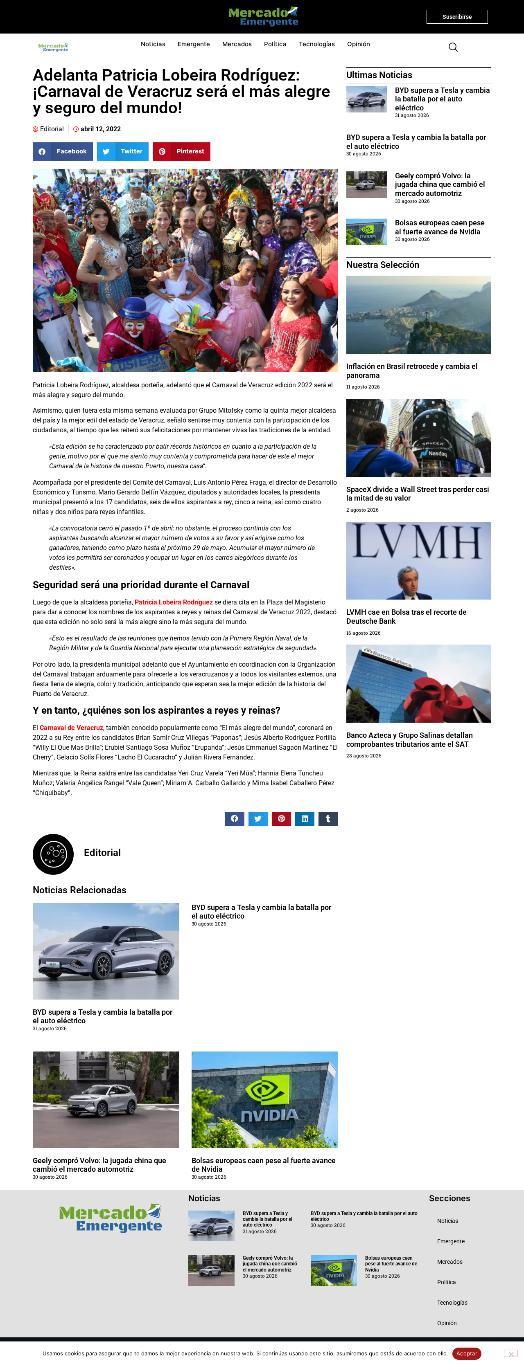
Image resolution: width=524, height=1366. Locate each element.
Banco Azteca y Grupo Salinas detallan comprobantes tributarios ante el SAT (409, 739)
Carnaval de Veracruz (71, 728)
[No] (511, 1353)
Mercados (237, 44)
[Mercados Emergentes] (260, 17)
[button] (450, 48)
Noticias (153, 44)
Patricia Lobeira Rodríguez (174, 602)
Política (275, 44)
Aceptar (466, 1353)
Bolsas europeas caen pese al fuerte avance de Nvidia (440, 227)
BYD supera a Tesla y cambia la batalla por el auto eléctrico (442, 99)
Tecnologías (317, 44)
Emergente (194, 44)
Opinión (358, 44)
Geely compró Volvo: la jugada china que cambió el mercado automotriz (99, 1165)
